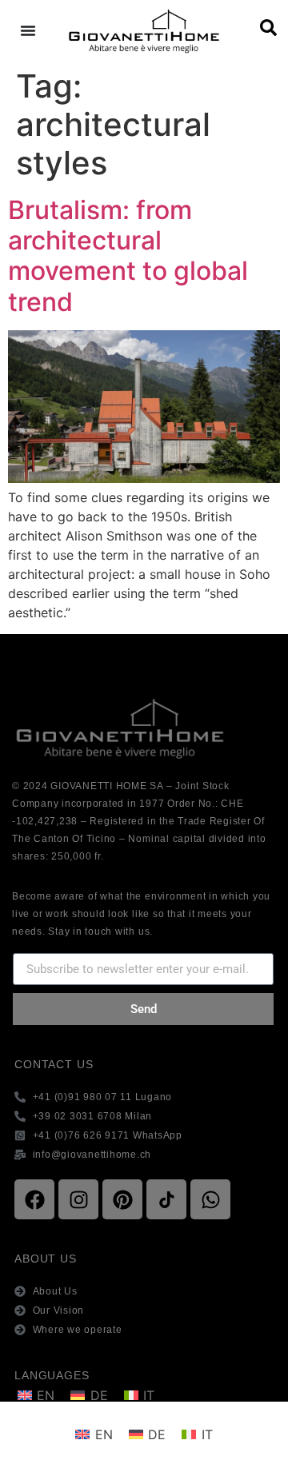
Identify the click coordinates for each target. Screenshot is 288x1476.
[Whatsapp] (210, 1199)
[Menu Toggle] (28, 30)
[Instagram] (78, 1199)
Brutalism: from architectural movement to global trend (128, 255)
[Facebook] (34, 1199)
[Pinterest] (122, 1199)
